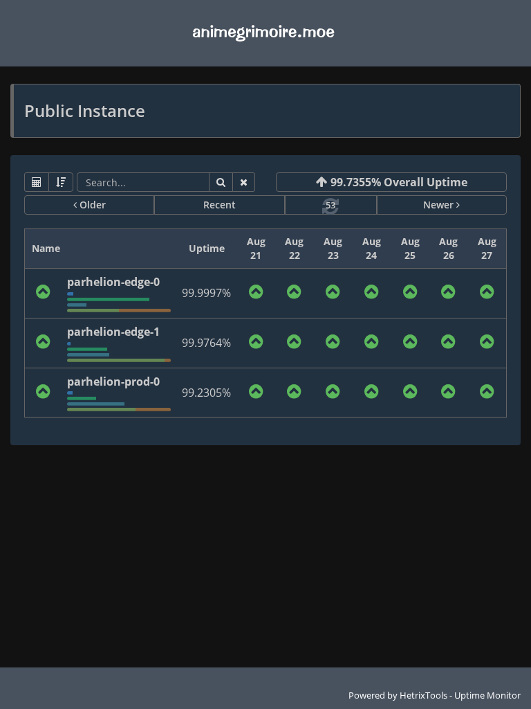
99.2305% (206, 392)
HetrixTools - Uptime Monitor (460, 695)
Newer (439, 204)
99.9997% (206, 292)
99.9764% (206, 342)
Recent (219, 204)
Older (91, 204)
